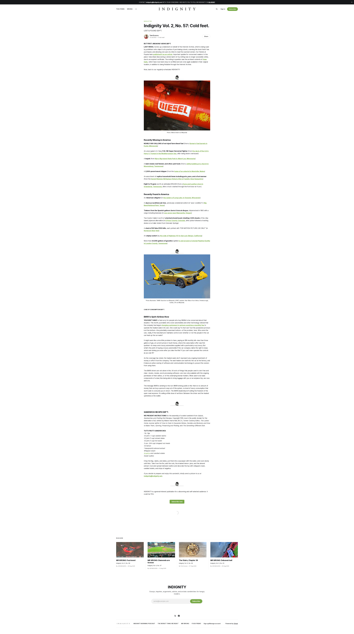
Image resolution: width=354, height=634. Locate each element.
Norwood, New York (151, 231)
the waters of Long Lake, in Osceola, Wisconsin (181, 198)
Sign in (223, 9)
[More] (136, 9)
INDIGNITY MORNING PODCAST (144, 623)
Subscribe (232, 9)
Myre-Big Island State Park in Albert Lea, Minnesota (175, 159)
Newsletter (148, 21)
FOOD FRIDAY (196, 623)
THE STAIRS (120, 9)
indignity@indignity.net (153, 476)
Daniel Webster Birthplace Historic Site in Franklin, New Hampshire (177, 179)
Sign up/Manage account (212, 623)
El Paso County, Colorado (175, 220)
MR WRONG (185, 623)
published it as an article (162, 54)
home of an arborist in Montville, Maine (189, 171)
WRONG (130, 9)
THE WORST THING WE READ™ (168, 623)
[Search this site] (216, 9)
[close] (351, 2)
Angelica (147, 453)
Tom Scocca (154, 35)
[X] (175, 616)
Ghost (236, 623)
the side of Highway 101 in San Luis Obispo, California (181, 236)
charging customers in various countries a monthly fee (183, 325)
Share (206, 36)
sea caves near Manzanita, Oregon (177, 213)
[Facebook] (179, 616)
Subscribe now (177, 502)
